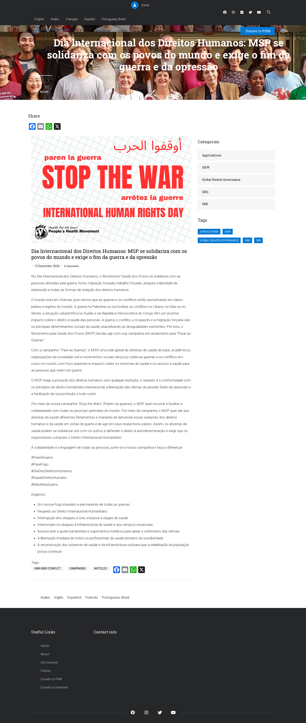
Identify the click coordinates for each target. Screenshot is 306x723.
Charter (46, 671)
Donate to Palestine (54, 687)
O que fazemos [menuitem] (172, 31)
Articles (100, 568)
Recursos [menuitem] (222, 31)
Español (89, 19)
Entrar (145, 5)
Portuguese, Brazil (114, 19)
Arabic (55, 19)
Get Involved (49, 662)
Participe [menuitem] (143, 31)
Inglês (58, 597)
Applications (211, 155)
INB (205, 204)
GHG (205, 192)
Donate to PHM (258, 31)
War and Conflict (47, 568)
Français (72, 19)
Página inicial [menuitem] (100, 31)
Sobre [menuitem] (122, 31)
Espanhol (74, 597)
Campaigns (77, 568)
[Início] (51, 30)
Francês (91, 597)
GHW (206, 167)
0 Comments (71, 266)
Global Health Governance (221, 180)
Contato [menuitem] (199, 31)
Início (34, 91)
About (45, 654)
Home (45, 646)
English (39, 19)
